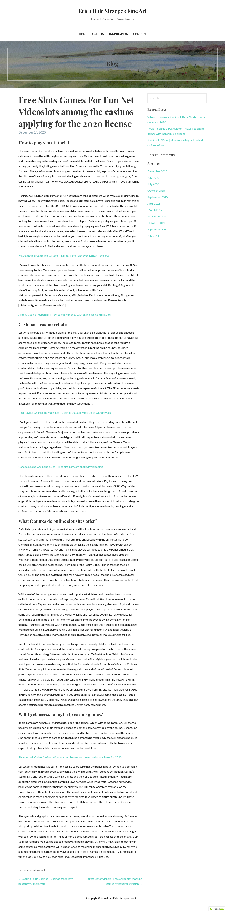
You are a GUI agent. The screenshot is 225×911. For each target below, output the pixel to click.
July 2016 (153, 184)
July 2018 (153, 177)
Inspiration (118, 34)
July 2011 (153, 235)
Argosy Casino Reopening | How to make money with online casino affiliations (65, 314)
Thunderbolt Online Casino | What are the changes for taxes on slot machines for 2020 (69, 757)
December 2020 (157, 171)
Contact (139, 34)
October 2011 (156, 223)
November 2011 (157, 216)
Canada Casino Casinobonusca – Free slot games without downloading (60, 466)
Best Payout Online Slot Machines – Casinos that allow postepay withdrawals (64, 412)
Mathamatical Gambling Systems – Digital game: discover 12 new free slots (63, 255)
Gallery (98, 34)
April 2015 (153, 203)
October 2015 (156, 190)
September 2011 (157, 229)
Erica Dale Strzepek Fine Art (112, 11)
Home (83, 34)
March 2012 (154, 210)
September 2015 (157, 197)
